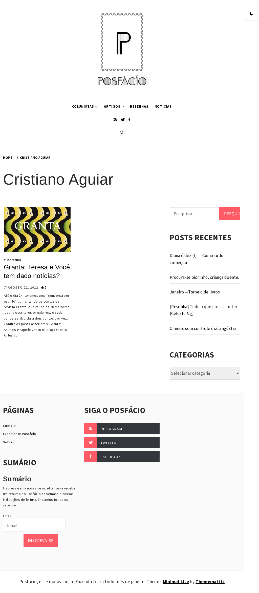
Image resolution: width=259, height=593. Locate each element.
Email (7, 516)
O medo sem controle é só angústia (203, 328)
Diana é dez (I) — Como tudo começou (197, 259)
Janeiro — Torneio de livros (195, 292)
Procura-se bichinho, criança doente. (204, 277)
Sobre (8, 442)
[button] (251, 14)
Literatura (13, 260)
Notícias (163, 106)
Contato (9, 425)
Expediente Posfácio (19, 433)
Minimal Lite (176, 581)
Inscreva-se (41, 540)
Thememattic (210, 581)
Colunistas (83, 106)
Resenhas (139, 106)
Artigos (112, 106)
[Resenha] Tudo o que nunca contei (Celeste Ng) (203, 310)
